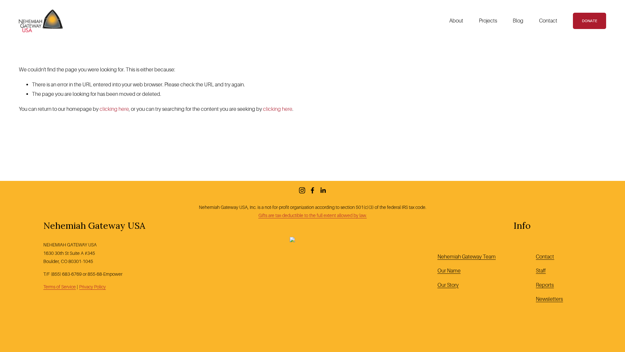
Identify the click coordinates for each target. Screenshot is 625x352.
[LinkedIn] (323, 190)
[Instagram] (302, 190)
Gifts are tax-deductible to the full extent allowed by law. (312, 215)
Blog (518, 21)
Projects (488, 21)
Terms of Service (59, 286)
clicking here (114, 109)
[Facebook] (312, 190)
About (456, 21)
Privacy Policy (92, 286)
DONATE (589, 20)
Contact (548, 21)
